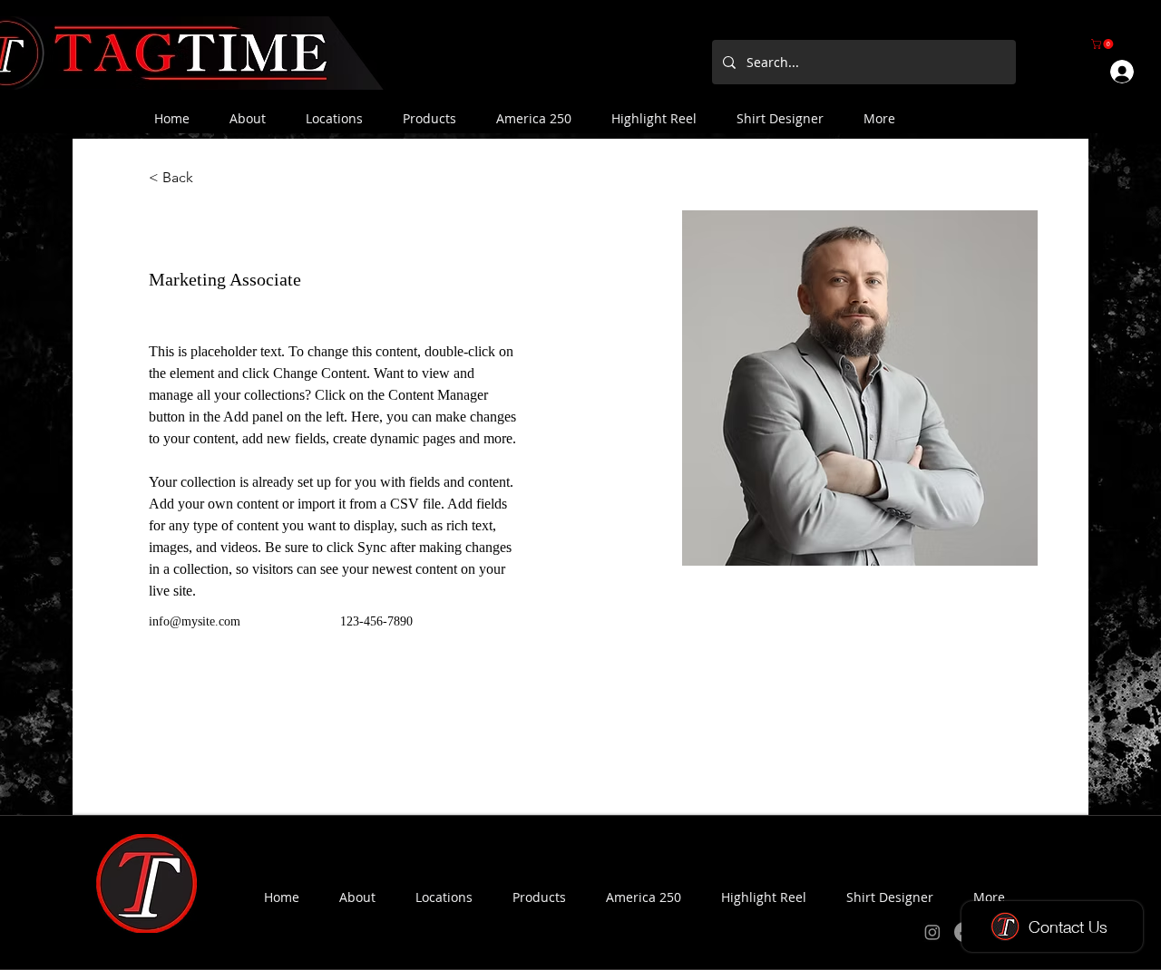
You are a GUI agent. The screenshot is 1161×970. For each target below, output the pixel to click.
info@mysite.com (194, 621)
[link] (1103, 44)
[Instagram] (932, 932)
